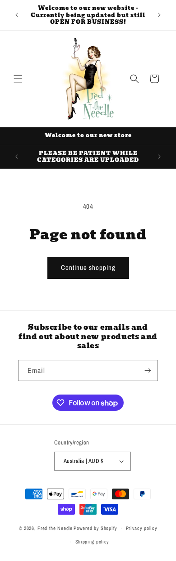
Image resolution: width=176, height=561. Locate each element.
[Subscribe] (147, 370)
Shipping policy (92, 542)
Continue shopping (88, 267)
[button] (18, 79)
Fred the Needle (55, 528)
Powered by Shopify (95, 528)
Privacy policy (141, 528)
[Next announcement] (159, 15)
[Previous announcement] (17, 15)
